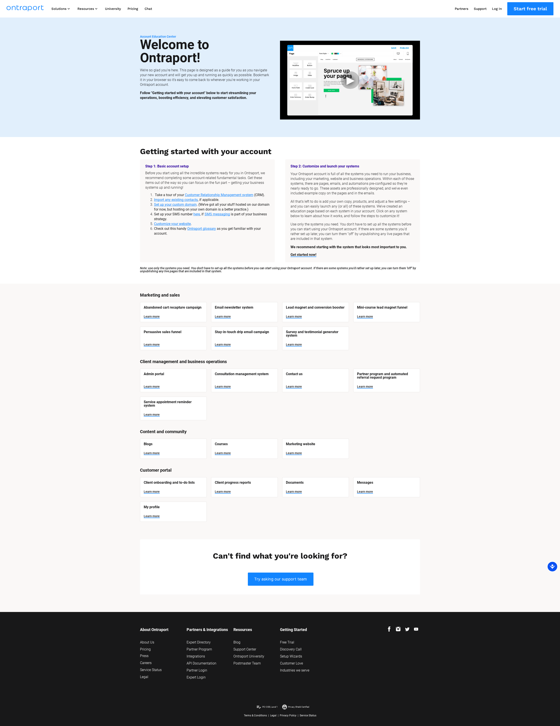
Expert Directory (199, 642)
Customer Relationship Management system (219, 195)
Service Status (151, 670)
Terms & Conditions (255, 715)
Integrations (196, 656)
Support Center (244, 649)
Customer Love (291, 663)
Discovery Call (291, 649)
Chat (148, 9)
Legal (144, 677)
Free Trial (287, 642)
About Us (147, 642)
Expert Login (196, 677)
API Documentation (201, 663)
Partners (461, 9)
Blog (236, 642)
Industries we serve (294, 670)
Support (480, 9)
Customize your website (172, 224)
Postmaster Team (247, 663)
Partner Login (197, 670)
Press (144, 656)
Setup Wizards (291, 656)
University (113, 9)
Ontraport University (248, 656)
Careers (146, 663)
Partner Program (199, 649)
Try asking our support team (280, 579)
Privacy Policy (288, 715)
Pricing (133, 9)
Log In (497, 9)
